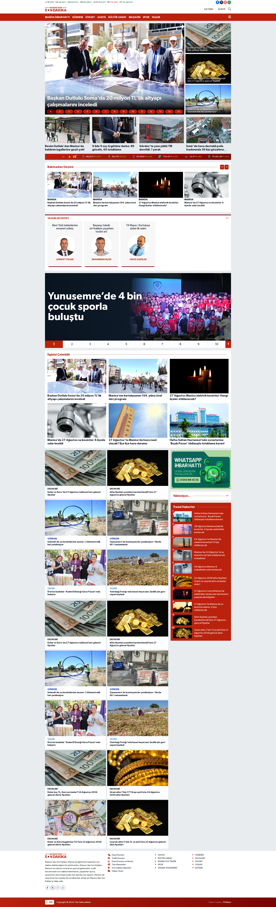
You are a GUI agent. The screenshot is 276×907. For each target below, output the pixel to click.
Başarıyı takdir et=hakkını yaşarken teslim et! (102, 228)
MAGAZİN (134, 17)
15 (179, 112)
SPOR (146, 17)
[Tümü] (227, 496)
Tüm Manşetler (119, 864)
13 (160, 112)
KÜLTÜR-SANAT (117, 17)
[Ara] (229, 9)
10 (133, 112)
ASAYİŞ (101, 17)
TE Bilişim (227, 902)
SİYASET (90, 17)
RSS (51, 902)
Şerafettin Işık (65, 259)
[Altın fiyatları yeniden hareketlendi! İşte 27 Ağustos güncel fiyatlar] (137, 468)
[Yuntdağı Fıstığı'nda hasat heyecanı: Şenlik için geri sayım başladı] (137, 568)
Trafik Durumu (118, 858)
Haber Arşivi (117, 871)
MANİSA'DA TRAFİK (167, 861)
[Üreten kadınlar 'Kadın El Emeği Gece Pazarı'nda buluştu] (75, 568)
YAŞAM (156, 17)
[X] (52, 887)
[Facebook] (47, 887)
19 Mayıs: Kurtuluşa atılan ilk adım (138, 227)
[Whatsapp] (63, 887)
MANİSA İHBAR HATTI (57, 17)
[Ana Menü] (229, 17)
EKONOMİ (52, 489)
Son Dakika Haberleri (121, 868)
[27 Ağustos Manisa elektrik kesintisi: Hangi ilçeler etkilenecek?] (161, 185)
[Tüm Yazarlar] (227, 218)
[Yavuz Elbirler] (138, 245)
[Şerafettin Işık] (65, 245)
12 (151, 112)
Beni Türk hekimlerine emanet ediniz (65, 227)
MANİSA (51, 199)
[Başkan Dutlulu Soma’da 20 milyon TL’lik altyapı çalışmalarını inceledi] (69, 185)
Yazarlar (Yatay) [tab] (58, 218)
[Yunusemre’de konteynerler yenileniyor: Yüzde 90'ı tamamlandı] (137, 518)
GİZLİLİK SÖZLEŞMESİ (167, 868)
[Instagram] (57, 887)
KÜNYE (222, 9)
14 (169, 112)
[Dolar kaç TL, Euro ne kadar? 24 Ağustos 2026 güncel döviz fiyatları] (75, 768)
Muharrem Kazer (101, 259)
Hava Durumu (118, 855)
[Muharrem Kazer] (101, 245)
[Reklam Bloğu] (201, 469)
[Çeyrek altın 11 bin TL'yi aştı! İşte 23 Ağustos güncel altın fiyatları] (137, 818)
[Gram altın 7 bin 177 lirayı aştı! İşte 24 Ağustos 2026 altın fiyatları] (137, 768)
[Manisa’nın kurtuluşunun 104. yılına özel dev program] (115, 185)
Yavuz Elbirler (138, 259)
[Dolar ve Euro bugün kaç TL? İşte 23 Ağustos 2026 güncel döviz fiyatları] (75, 818)
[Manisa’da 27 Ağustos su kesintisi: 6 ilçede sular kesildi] (206, 185)
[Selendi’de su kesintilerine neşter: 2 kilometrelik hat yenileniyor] (75, 518)
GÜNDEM (77, 17)
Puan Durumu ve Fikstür (122, 861)
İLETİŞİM (208, 9)
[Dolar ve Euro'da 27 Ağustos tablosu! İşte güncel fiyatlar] (75, 468)
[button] (48, 69)
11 (142, 112)
